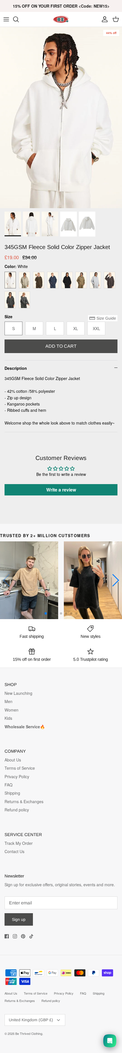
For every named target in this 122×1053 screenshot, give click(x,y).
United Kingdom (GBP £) (31, 1020)
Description (16, 368)
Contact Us (14, 851)
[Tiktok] (31, 936)
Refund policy (17, 810)
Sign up (19, 919)
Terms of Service (20, 768)
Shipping (12, 793)
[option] (61, 117)
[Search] (18, 19)
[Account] (103, 19)
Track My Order (19, 843)
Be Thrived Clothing (28, 1033)
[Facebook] (7, 936)
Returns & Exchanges (24, 801)
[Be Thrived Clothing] (61, 19)
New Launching (18, 693)
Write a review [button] (61, 489)
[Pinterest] (23, 936)
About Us (13, 760)
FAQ (8, 785)
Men (8, 701)
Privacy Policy (17, 776)
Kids (8, 718)
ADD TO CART (61, 346)
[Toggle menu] (6, 19)
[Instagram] (15, 936)
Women (11, 710)
